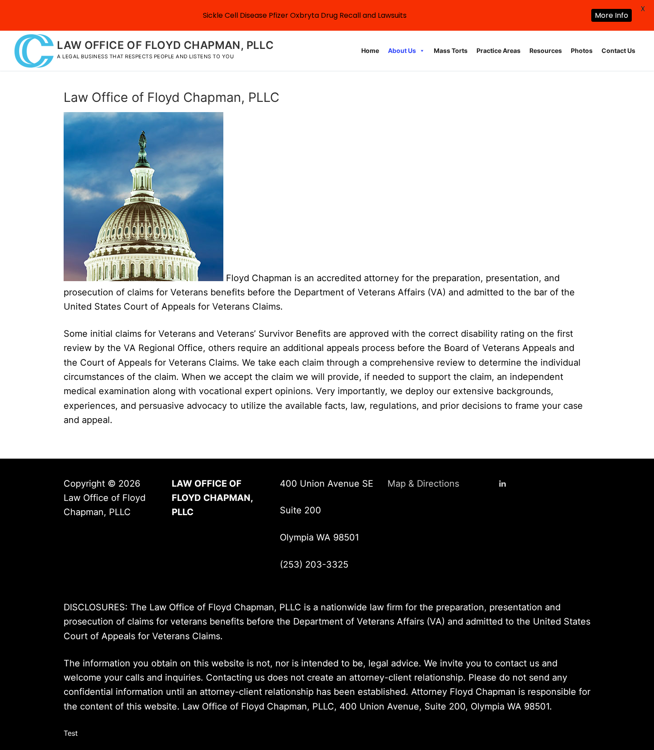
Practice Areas (498, 50)
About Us (402, 50)
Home (370, 50)
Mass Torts (451, 50)
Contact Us (618, 50)
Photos (582, 50)
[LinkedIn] (502, 483)
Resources (545, 50)
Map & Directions (423, 483)
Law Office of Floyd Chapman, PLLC (165, 45)
